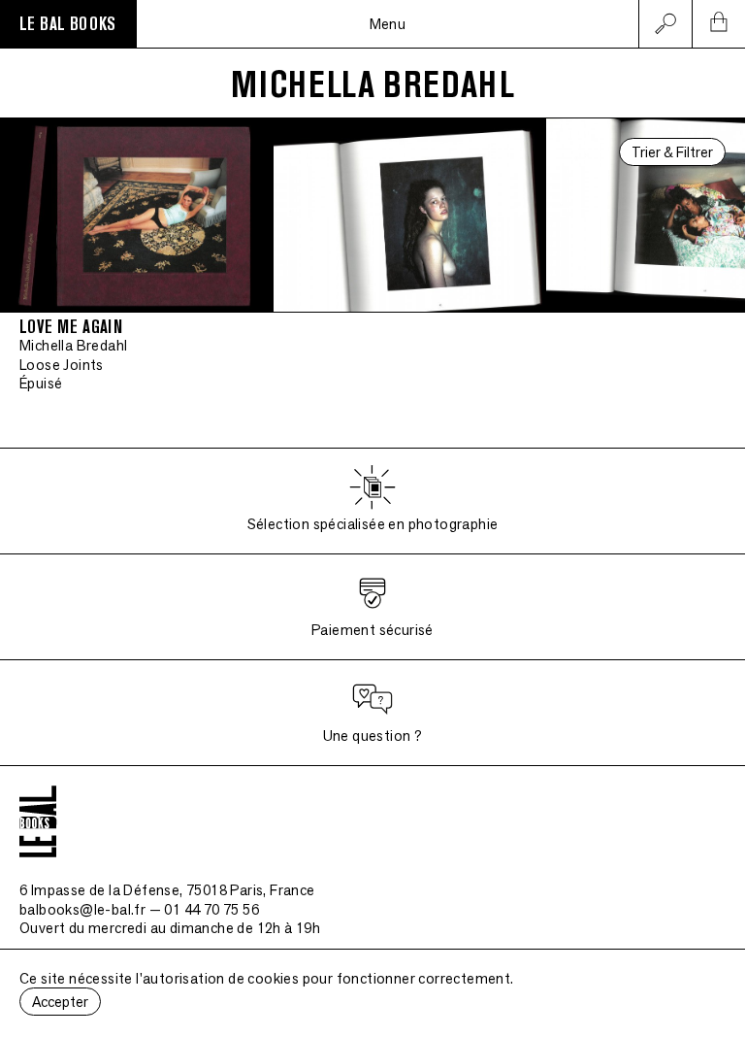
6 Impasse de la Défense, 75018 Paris (167, 890)
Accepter (60, 1001)
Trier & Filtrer (672, 152)
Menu (388, 24)
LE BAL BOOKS (67, 24)
